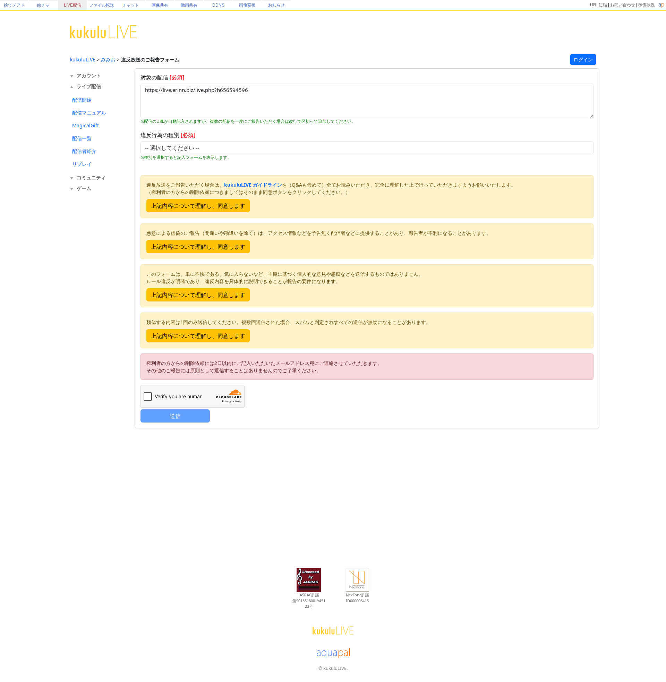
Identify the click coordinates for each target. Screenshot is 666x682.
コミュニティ (91, 177)
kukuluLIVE (82, 59)
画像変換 (247, 5)
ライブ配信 (89, 86)
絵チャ (43, 5)
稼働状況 (646, 4)
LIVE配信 (72, 5)
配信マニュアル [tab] (89, 112)
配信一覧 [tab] (82, 138)
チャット (130, 5)
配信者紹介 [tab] (84, 151)
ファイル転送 (101, 5)
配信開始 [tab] (82, 99)
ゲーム (84, 188)
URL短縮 (598, 4)
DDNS (218, 5)
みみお (108, 59)
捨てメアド (14, 5)
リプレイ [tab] (82, 164)
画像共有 (160, 5)
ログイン (583, 59)
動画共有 (189, 5)
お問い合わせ (622, 4)
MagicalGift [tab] (85, 125)
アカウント (89, 75)
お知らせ (276, 5)
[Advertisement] (97, 308)
